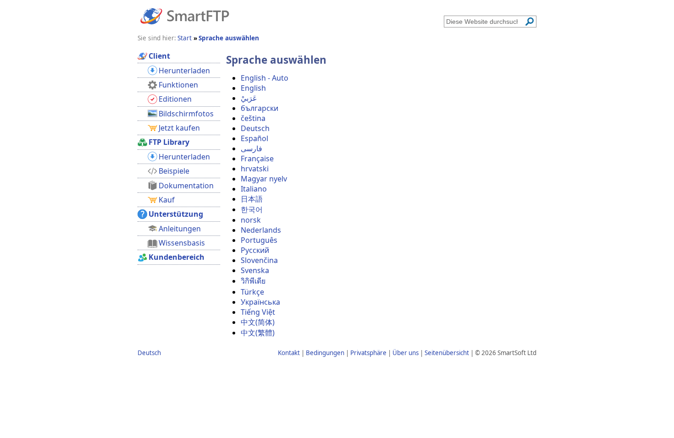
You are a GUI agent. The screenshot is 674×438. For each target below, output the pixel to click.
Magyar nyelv (264, 179)
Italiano (254, 189)
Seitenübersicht (447, 353)
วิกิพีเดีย (253, 281)
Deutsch (255, 128)
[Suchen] (529, 21)
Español (254, 138)
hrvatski (255, 169)
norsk (251, 220)
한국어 (252, 209)
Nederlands (261, 230)
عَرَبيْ (249, 98)
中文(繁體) (258, 333)
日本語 (252, 199)
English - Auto (264, 78)
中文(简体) (258, 322)
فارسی (251, 148)
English (253, 88)
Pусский (255, 250)
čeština (253, 118)
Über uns (405, 353)
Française (257, 158)
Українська (260, 302)
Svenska (255, 270)
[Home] (185, 16)
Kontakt (289, 353)
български (259, 108)
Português (259, 240)
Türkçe (252, 292)
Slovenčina (259, 260)
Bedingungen (325, 353)
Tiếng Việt (258, 312)
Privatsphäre (368, 353)
